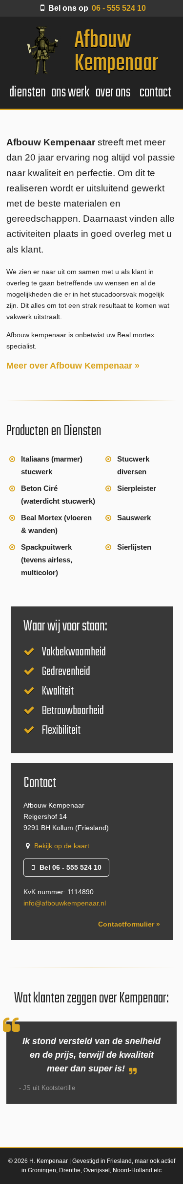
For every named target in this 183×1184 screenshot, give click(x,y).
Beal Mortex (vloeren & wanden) (56, 523)
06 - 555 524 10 (97, 8)
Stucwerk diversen (133, 465)
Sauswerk (134, 517)
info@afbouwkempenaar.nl (64, 903)
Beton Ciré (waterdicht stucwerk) (58, 494)
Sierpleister (136, 488)
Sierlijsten (134, 547)
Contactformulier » (129, 924)
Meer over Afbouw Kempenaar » (73, 366)
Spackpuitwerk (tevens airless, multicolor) (46, 560)
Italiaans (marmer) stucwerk (51, 465)
